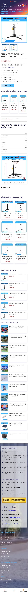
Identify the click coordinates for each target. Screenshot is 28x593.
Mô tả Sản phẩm (6, 119)
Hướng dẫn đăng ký (6, 540)
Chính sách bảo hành (6, 542)
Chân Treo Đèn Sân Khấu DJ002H (15, 9)
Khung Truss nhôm (6, 559)
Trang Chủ (3, 6)
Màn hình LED (4, 554)
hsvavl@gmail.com (13, 514)
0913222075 (12, 510)
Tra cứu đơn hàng (5, 537)
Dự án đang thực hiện (6, 582)
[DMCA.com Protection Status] (14, 501)
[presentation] (3, 104)
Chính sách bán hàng (6, 545)
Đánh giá (15, 119)
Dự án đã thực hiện (6, 579)
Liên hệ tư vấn (7, 85)
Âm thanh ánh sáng (6, 551)
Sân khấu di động (5, 556)
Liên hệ (3, 535)
